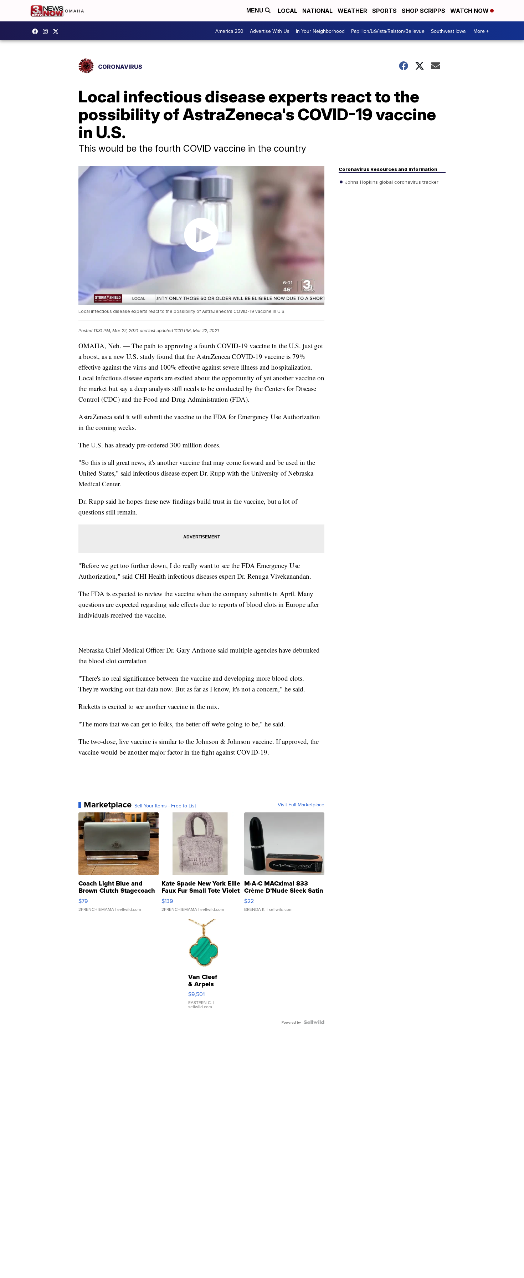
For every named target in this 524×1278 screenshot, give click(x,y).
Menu (255, 10)
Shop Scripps (423, 10)
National (317, 10)
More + (481, 31)
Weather (352, 10)
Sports (384, 10)
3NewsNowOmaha (57, 31)
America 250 (229, 31)
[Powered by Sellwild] (314, 1022)
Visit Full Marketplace (301, 804)
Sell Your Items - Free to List (165, 805)
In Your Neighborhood (320, 31)
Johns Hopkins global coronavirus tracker (391, 182)
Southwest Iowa (448, 31)
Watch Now (470, 10)
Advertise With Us (269, 31)
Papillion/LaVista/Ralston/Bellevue (388, 31)
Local (287, 10)
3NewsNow (36, 31)
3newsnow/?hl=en (47, 31)
